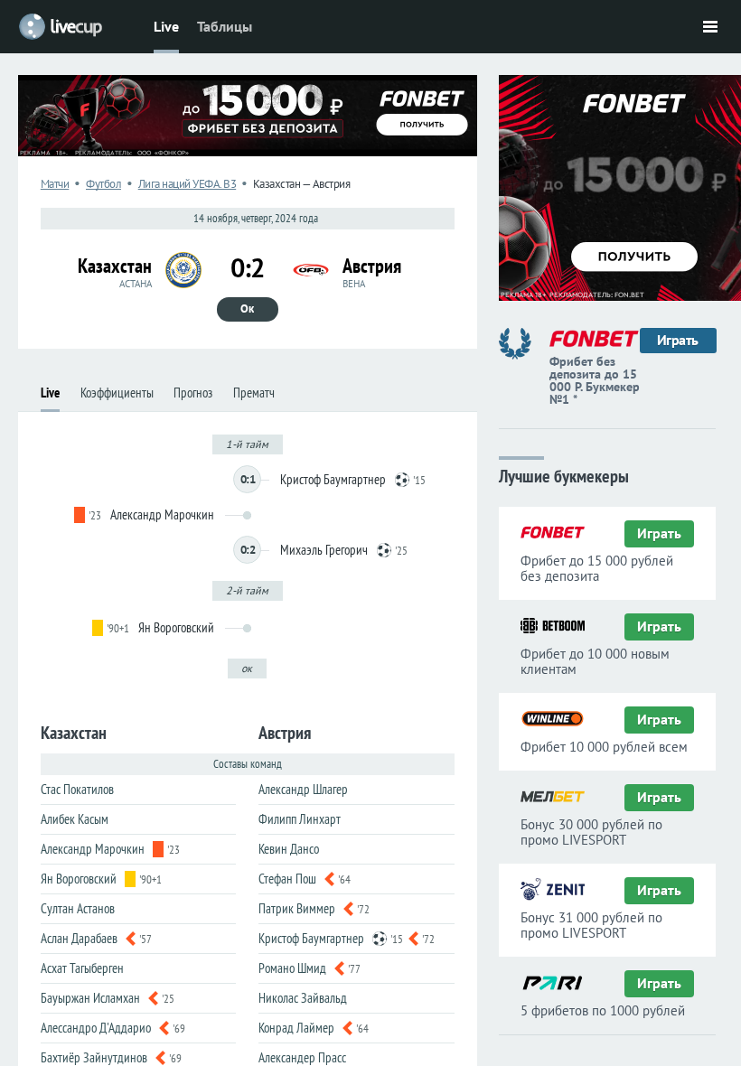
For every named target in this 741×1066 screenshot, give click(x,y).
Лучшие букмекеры (564, 474)
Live (166, 26)
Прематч (254, 392)
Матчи (55, 184)
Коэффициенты (117, 392)
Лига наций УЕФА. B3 (187, 184)
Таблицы (224, 26)
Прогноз (193, 392)
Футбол (103, 184)
